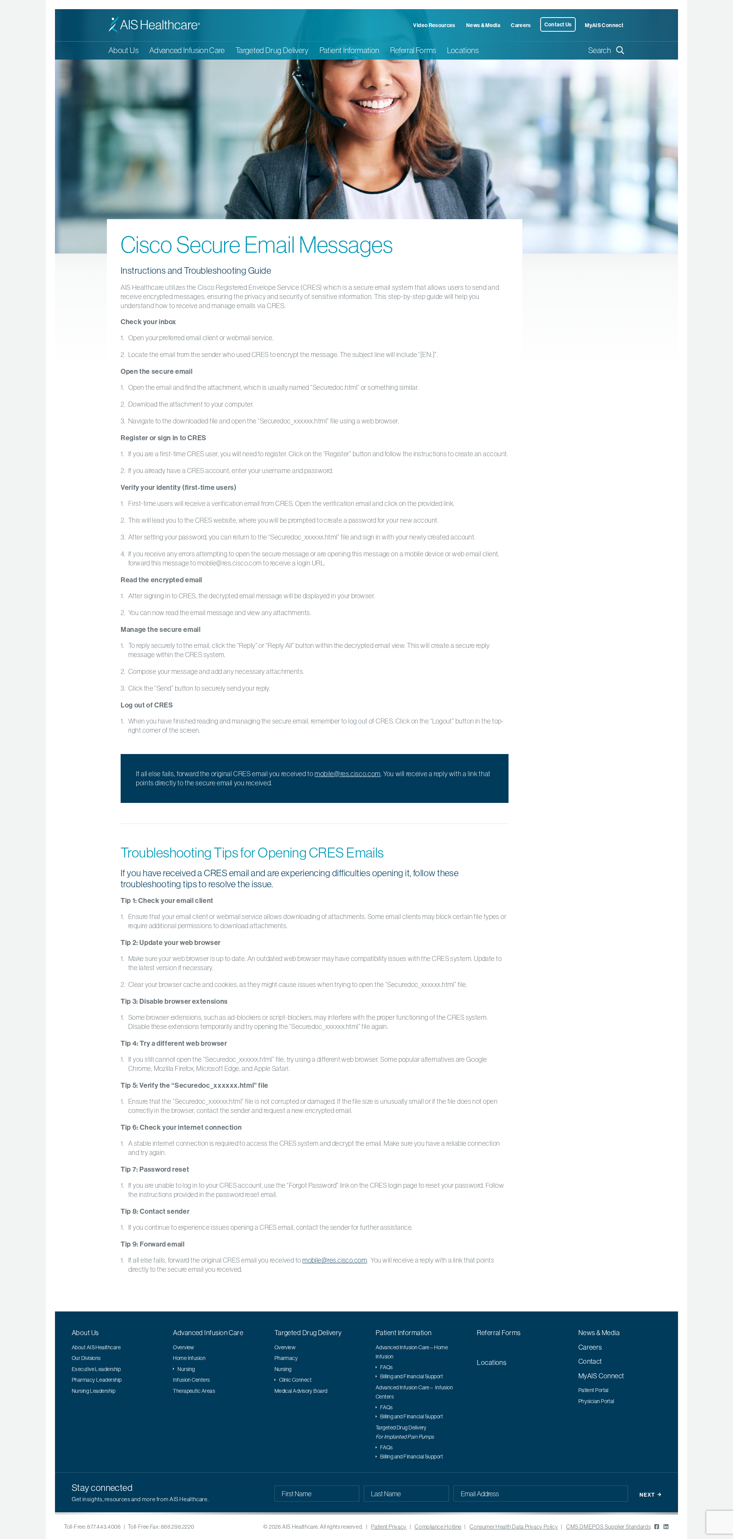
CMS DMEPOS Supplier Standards (608, 1526)
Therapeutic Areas (194, 1390)
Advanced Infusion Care (208, 1332)
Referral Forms (413, 50)
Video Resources (434, 25)
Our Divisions (86, 1358)
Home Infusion (189, 1358)
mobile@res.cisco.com (348, 773)
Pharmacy (286, 1358)
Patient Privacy (388, 1526)
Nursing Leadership (93, 1390)
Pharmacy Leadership (97, 1379)
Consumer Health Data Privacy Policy (514, 1526)
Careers (521, 25)
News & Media (483, 25)
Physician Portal (596, 1401)
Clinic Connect (295, 1379)
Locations (463, 50)
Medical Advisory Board (301, 1390)
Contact (590, 1361)
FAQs (386, 1367)
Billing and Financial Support (411, 1376)
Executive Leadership (96, 1369)
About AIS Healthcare (96, 1347)
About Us (85, 1332)
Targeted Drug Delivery (308, 1332)
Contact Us (558, 24)
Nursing (186, 1369)
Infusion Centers (191, 1379)
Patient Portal (593, 1390)
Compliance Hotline (438, 1526)
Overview (183, 1347)
